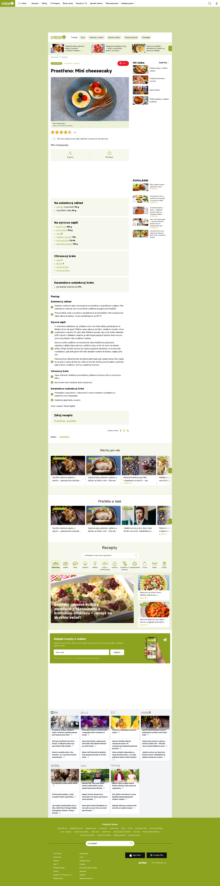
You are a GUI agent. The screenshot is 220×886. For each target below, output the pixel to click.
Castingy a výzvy (85, 861)
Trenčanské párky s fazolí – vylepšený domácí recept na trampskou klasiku (156, 211)
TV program (103, 828)
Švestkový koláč (134, 835)
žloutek (59, 263)
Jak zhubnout (62, 828)
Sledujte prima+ (127, 3)
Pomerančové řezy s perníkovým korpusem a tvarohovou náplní (157, 198)
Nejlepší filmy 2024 (76, 828)
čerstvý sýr (61, 227)
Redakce (82, 875)
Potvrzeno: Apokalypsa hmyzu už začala (124, 731)
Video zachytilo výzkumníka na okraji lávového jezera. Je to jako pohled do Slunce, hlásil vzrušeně (124, 754)
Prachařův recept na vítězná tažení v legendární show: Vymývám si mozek (94, 732)
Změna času (114, 828)
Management (84, 853)
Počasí (130, 828)
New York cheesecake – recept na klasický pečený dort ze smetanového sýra (157, 222)
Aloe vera (136, 832)
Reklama (56, 861)
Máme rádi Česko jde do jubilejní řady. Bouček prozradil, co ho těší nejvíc (94, 754)
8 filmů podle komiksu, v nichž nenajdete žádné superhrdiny (63, 795)
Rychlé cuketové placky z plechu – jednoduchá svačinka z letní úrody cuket (66, 479)
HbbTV (55, 864)
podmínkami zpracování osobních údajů (87, 658)
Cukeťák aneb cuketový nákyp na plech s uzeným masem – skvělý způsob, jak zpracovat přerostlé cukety (74, 51)
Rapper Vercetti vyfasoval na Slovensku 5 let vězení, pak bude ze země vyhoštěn (95, 796)
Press (81, 857)
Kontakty (82, 864)
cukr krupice (61, 230)
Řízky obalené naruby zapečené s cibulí (157, 186)
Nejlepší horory (91, 828)
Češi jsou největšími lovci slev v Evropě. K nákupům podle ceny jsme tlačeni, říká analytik (63, 743)
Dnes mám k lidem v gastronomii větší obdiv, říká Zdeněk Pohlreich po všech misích (94, 743)
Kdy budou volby (141, 828)
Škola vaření (68, 3)
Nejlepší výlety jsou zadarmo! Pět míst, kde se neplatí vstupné (124, 807)
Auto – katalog (66, 832)
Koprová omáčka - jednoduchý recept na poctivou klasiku (155, 48)
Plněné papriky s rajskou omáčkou (159, 100)
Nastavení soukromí (86, 878)
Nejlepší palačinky (119, 835)
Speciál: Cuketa (96, 3)
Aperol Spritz (155, 90)
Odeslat (117, 652)
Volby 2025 (95, 832)
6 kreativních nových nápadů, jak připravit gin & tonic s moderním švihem (157, 234)
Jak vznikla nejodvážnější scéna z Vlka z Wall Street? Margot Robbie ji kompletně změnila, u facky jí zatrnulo (64, 809)
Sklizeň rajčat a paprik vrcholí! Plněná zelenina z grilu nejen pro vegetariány (124, 785)
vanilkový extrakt (63, 237)
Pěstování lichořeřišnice (151, 832)
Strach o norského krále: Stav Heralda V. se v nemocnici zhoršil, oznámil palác (64, 754)
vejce (58, 233)
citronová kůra (62, 240)
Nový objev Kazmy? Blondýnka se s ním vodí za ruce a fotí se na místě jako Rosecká (94, 808)
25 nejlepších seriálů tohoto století (64, 783)
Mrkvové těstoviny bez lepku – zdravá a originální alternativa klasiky (152, 622)
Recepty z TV (81, 3)
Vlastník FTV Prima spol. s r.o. (62, 875)
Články (44, 3)
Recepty (35, 3)
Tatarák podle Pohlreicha (122, 832)
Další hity (163, 63)
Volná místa (57, 857)
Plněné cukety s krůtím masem (159, 69)
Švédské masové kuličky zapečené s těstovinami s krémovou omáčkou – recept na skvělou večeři (83, 611)
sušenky (59, 207)
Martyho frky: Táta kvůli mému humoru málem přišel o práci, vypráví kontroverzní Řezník (93, 785)
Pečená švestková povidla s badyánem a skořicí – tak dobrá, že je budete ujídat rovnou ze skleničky (136, 479)
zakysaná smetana (64, 244)
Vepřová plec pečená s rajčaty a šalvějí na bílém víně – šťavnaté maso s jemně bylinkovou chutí (102, 479)
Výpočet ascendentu (87, 835)
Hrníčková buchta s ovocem (157, 79)
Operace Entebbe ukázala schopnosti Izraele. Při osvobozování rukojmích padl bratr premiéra (124, 744)
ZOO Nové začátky (156, 828)
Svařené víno (106, 832)
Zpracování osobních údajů (88, 868)
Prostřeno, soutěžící (72, 63)
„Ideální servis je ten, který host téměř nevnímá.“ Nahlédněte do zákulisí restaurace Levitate (138, 530)
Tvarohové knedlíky (104, 835)
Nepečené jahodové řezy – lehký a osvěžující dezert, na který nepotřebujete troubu (116, 49)
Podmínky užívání (59, 868)
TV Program (55, 3)
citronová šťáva (63, 270)
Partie (123, 828)
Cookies (56, 871)
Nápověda (83, 871)
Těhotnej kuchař (111, 3)
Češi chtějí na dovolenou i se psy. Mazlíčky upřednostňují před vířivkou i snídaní (124, 796)
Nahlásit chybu (58, 878)
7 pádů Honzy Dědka (81, 832)
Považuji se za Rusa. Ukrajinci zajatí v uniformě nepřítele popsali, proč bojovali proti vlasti (64, 732)
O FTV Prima (57, 853)
